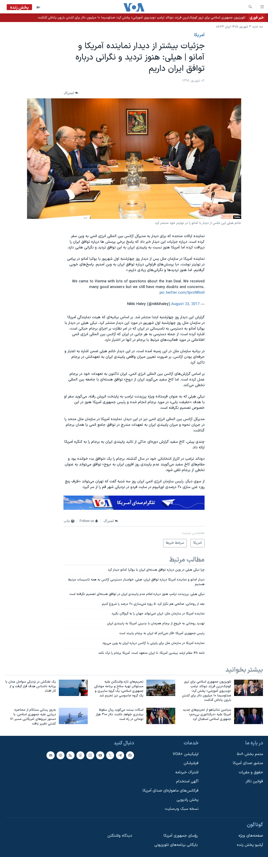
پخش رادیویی (187, 799)
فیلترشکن (191, 763)
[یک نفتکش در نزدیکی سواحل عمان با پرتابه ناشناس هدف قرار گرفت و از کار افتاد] (73, 688)
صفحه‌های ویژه (250, 836)
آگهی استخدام (187, 781)
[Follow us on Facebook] (130, 755)
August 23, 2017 (185, 304)
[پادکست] (60, 755)
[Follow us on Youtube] (100, 755)
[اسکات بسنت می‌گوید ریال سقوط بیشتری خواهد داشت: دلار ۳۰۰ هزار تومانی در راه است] (160, 716)
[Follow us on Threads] (80, 755)
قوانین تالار (254, 781)
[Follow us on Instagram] (90, 755)
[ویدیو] (38, 7)
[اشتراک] (50, 755)
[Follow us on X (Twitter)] (110, 755)
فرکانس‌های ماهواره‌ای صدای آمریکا (170, 790)
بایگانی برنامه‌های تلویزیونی (176, 845)
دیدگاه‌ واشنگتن (119, 836)
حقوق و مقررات (251, 772)
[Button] (71, 93)
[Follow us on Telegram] (120, 755)
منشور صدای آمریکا (248, 763)
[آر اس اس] (70, 755)
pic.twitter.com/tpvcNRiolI (182, 293)
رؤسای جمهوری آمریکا (181, 836)
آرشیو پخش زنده (250, 845)
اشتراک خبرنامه (186, 772)
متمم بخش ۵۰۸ (250, 754)
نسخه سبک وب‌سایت (181, 809)
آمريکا (199, 35)
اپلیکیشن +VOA (185, 754)
